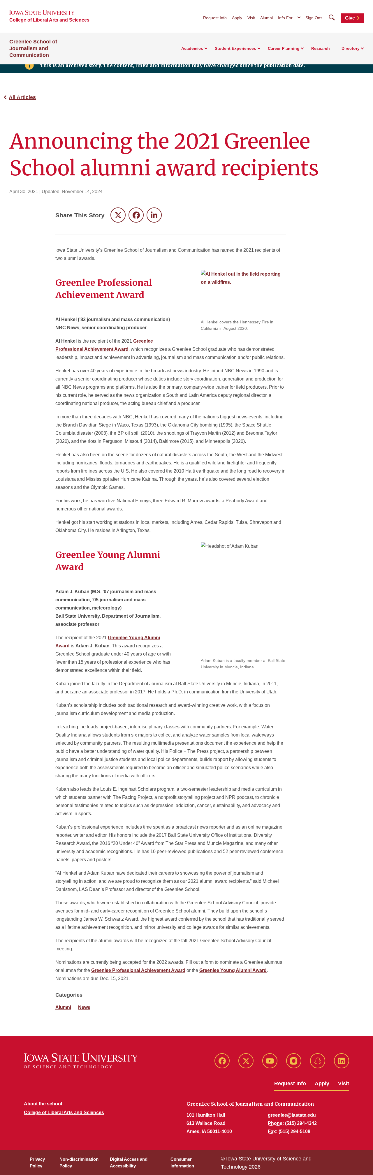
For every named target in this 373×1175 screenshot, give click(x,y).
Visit (251, 17)
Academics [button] (192, 48)
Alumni (266, 17)
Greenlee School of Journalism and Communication (33, 48)
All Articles (22, 97)
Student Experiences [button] (235, 48)
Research (320, 48)
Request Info (215, 17)
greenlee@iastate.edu (292, 1115)
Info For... (287, 17)
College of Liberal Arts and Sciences (49, 19)
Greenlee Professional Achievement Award (138, 970)
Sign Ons (313, 17)
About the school (43, 1103)
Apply (237, 17)
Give (350, 17)
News (84, 1007)
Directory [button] (351, 48)
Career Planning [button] (284, 48)
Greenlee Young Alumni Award (233, 970)
